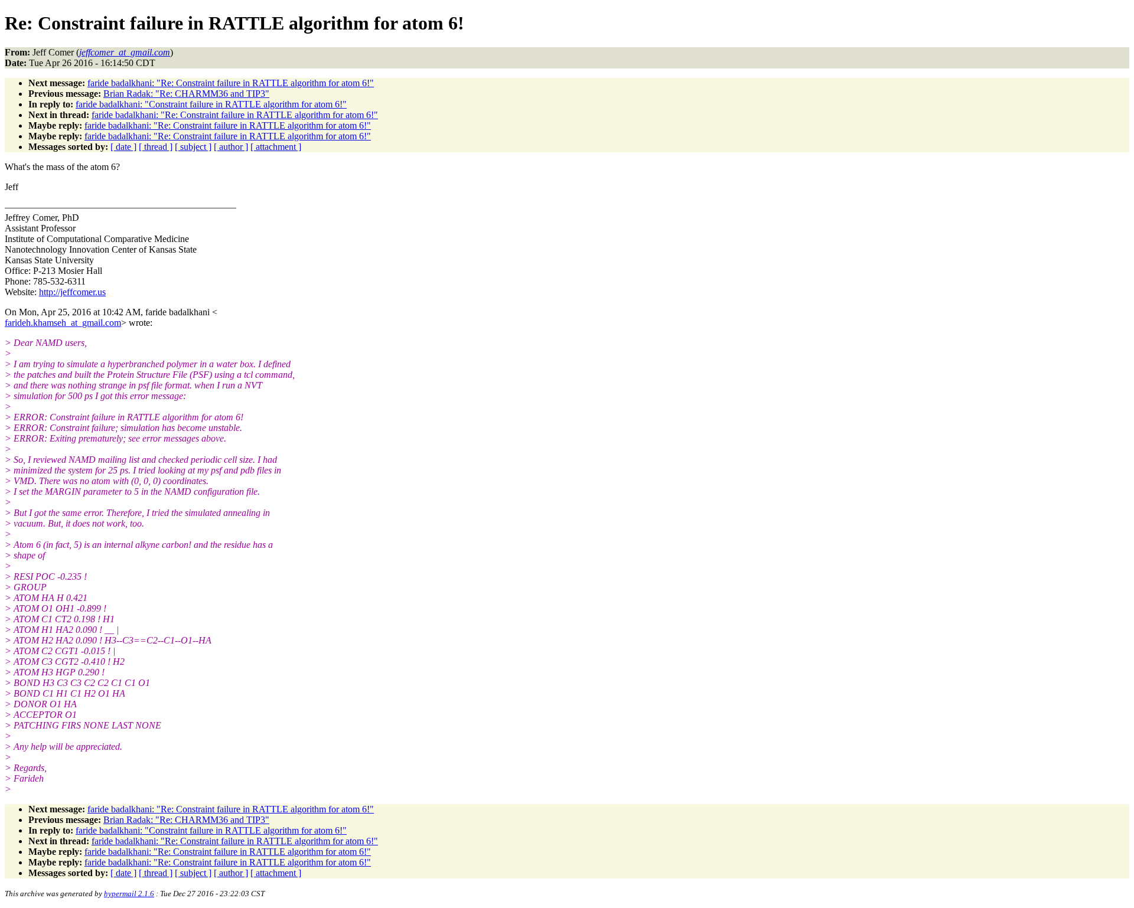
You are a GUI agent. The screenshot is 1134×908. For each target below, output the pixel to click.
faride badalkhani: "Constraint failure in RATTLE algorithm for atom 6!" (211, 104)
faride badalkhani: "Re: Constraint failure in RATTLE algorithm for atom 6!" (230, 83)
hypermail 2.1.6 (129, 893)
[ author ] (231, 147)
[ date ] (123, 147)
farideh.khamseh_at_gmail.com (63, 323)
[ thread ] (155, 147)
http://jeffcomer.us (72, 292)
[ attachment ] (275, 147)
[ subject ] (193, 147)
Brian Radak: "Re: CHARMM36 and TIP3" (186, 94)
